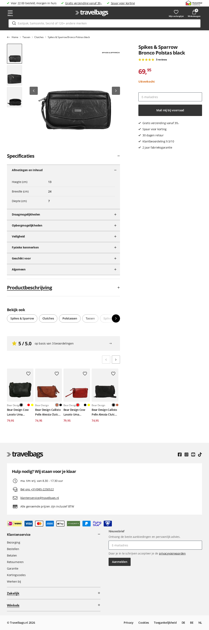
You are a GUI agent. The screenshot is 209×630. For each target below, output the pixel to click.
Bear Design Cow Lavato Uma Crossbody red (74, 412)
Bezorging (13, 542)
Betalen (12, 555)
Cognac (117, 405)
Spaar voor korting (123, 3)
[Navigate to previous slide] (106, 359)
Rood (28, 405)
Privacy (128, 623)
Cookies (143, 623)
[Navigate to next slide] (116, 359)
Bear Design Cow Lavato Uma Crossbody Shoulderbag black (19, 412)
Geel (32, 405)
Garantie (12, 568)
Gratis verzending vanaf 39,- (83, 3)
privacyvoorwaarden (172, 553)
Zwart (60, 405)
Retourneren (15, 562)
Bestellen (13, 549)
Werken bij (14, 581)
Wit (25, 405)
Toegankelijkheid (165, 623)
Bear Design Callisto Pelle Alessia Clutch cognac (48, 412)
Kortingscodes (16, 575)
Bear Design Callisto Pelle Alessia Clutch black (104, 412)
